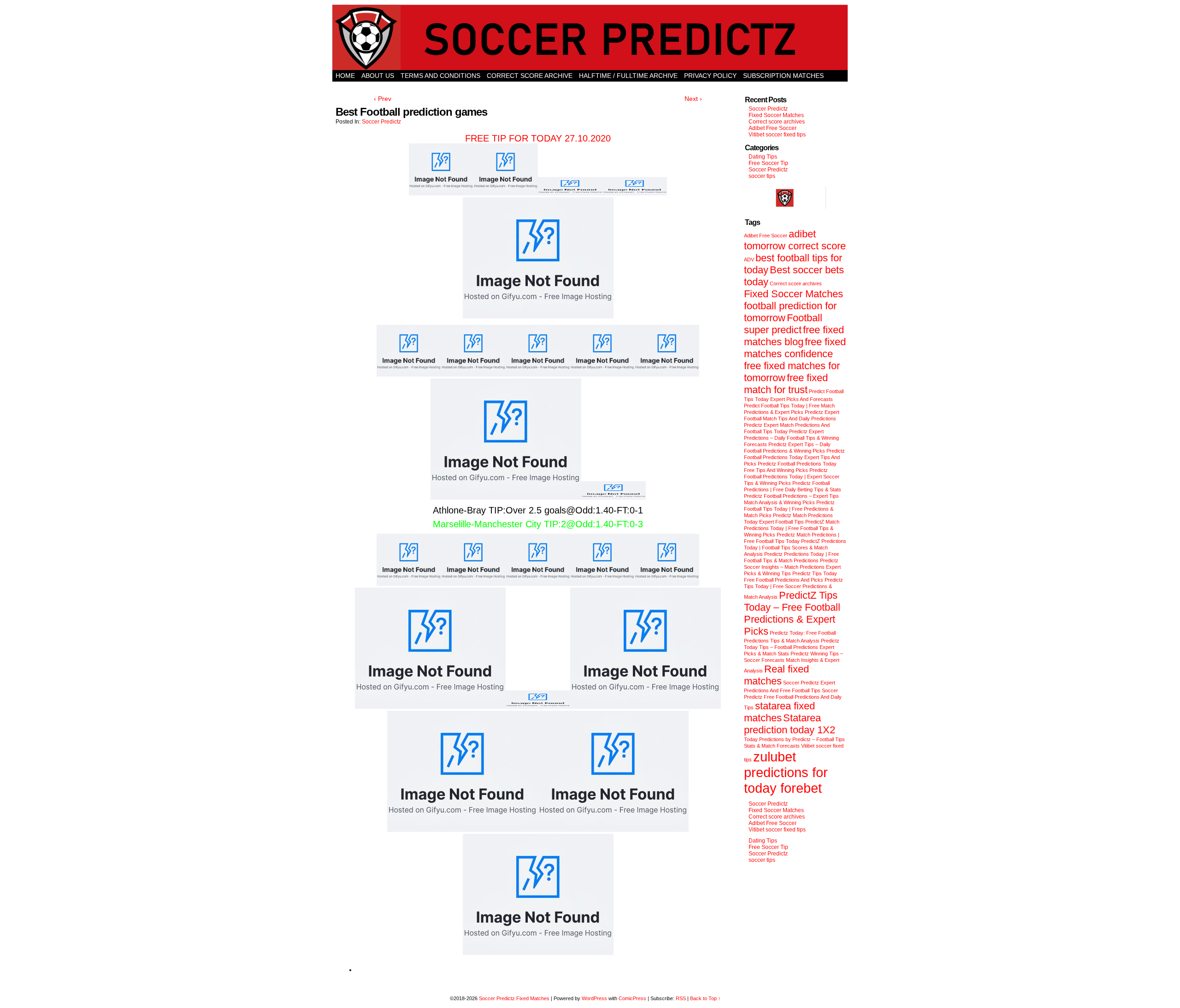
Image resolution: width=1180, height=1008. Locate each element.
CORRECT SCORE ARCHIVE (529, 75)
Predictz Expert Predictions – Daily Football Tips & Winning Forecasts (791, 438)
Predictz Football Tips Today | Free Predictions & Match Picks (789, 509)
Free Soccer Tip (768, 163)
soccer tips (762, 176)
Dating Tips (763, 156)
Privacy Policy (710, 75)
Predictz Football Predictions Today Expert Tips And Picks (794, 457)
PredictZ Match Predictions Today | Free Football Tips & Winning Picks (791, 528)
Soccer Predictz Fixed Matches (514, 998)
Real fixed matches (776, 675)
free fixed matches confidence (795, 348)
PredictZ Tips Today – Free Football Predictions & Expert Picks (792, 613)
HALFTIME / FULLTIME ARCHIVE (628, 75)
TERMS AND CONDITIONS (440, 75)
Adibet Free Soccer (772, 128)
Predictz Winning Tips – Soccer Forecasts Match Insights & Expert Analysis (793, 662)
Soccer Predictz (381, 121)
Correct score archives (777, 121)
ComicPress (632, 998)
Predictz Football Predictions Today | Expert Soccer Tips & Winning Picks (791, 476)
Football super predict (783, 324)
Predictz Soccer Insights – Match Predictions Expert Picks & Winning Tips (792, 567)
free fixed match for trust (786, 383)
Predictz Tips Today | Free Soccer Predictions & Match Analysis (793, 588)
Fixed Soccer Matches (776, 115)
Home (345, 75)
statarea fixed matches (779, 712)
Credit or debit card (374, 87)
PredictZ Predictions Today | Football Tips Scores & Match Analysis (795, 547)
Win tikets (590, 87)
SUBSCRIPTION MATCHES (783, 75)
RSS (681, 998)
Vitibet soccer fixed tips (777, 134)
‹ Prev (382, 98)
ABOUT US (377, 75)
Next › (693, 98)
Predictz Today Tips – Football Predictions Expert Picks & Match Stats (791, 647)
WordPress (594, 998)
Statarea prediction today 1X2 (789, 724)
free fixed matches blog (794, 336)
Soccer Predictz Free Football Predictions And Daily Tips (793, 699)
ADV (749, 259)
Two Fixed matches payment (665, 87)
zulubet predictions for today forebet (786, 772)
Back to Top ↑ (705, 998)
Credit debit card (533, 87)
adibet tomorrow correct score (795, 240)
